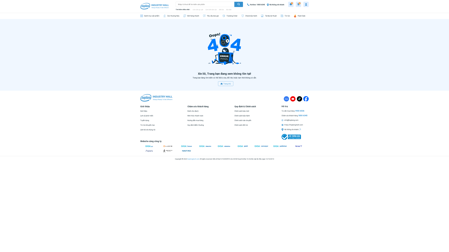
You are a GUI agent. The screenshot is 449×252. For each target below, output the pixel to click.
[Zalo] (286, 99)
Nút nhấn (228, 9)
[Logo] (154, 6)
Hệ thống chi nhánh (291, 129)
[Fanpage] (306, 99)
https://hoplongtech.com (293, 125)
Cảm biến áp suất (198, 9)
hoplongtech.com (193, 159)
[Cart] (298, 4)
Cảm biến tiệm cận (211, 9)
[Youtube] (293, 99)
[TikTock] (299, 99)
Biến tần (221, 9)
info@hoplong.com (291, 120)
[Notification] (290, 4)
